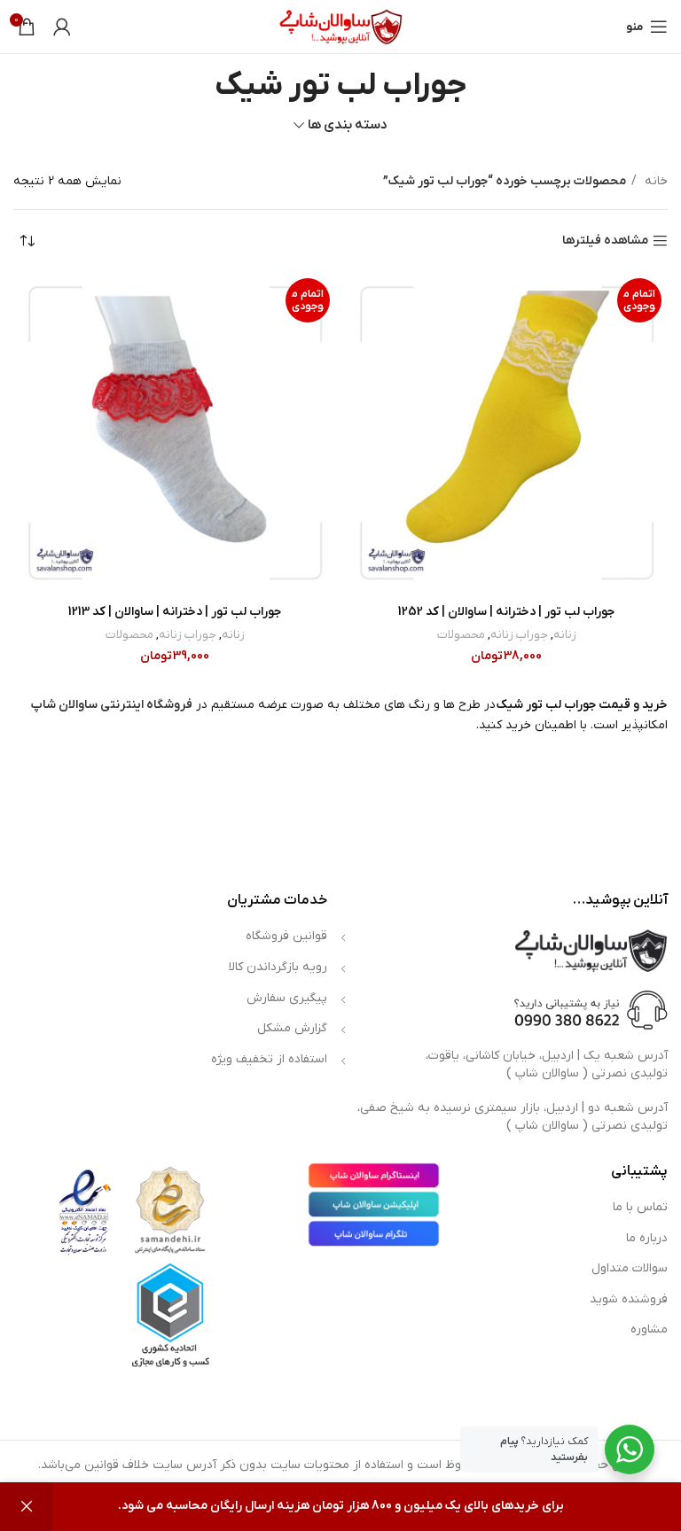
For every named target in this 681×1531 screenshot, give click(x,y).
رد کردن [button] (26, 1506)
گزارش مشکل (292, 1028)
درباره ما (647, 1238)
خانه (654, 181)
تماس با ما (640, 1207)
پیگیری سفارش (287, 998)
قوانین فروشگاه (286, 936)
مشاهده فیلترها (605, 241)
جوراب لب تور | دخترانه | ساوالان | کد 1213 (174, 611)
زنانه (564, 634)
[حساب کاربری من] (62, 26)
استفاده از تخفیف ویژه (269, 1059)
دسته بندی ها (347, 125)
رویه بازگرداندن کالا (278, 967)
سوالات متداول (629, 1268)
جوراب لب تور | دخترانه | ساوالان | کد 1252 (506, 611)
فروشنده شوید (629, 1299)
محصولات (461, 634)
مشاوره (649, 1329)
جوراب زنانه (519, 634)
